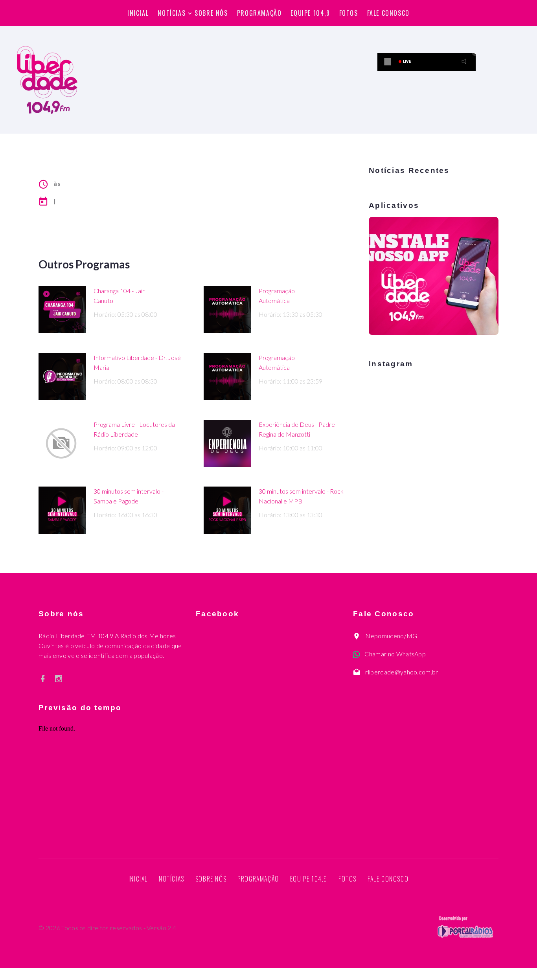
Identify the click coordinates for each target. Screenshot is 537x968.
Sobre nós (211, 13)
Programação (259, 13)
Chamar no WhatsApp (395, 654)
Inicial (138, 13)
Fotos (348, 13)
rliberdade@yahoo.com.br (401, 672)
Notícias (172, 13)
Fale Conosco (388, 13)
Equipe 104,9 (310, 13)
